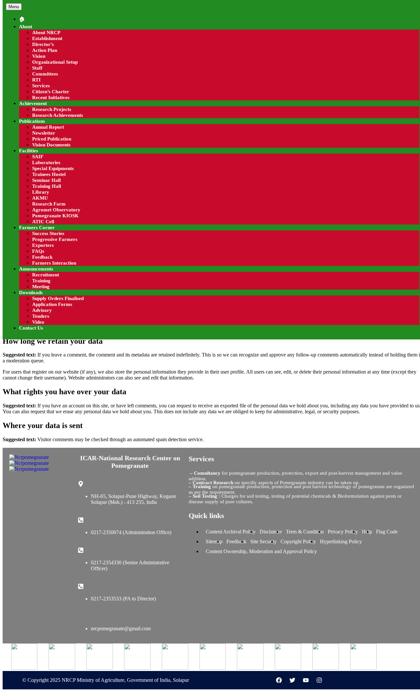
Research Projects (51, 109)
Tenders (40, 316)
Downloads (31, 292)
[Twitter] (292, 680)
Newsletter (43, 133)
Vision (38, 56)
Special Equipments (53, 168)
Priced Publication (51, 138)
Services (41, 85)
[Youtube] (306, 680)
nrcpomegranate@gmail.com (121, 628)
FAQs (38, 251)
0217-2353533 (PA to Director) (123, 598)
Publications (32, 121)
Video (38, 322)
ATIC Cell (43, 221)
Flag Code (387, 531)
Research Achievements (57, 115)
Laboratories (46, 162)
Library (40, 192)
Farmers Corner (37, 227)
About (25, 26)
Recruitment (45, 274)
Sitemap (214, 541)
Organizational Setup (55, 62)
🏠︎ (22, 19)
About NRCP (46, 32)
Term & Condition (305, 531)
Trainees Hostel (49, 174)
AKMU (40, 198)
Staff (37, 68)
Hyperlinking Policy (341, 541)
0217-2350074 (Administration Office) (131, 532)
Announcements (36, 268)
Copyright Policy (298, 541)
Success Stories (48, 233)
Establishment (47, 38)
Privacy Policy (343, 531)
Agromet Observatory (56, 209)
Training (41, 280)
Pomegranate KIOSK (55, 215)
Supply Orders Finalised (58, 298)
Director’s (43, 44)
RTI (36, 79)
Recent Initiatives (51, 97)
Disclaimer (271, 531)
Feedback (42, 257)
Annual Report (48, 127)
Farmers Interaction (54, 263)
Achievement (33, 103)
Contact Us (31, 328)
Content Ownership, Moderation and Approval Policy (261, 551)
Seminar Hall (46, 180)
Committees (45, 73)
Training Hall (46, 186)
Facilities (28, 150)
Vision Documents (51, 144)
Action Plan (44, 50)
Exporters (43, 245)
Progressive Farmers (54, 239)
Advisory (42, 310)
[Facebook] (279, 680)
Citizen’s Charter (50, 91)
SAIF (37, 156)
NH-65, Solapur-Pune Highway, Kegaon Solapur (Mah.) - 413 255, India (133, 499)
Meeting (41, 286)
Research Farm (49, 203)
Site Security (263, 541)
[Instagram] (319, 680)
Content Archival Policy (231, 531)
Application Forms (52, 304)
